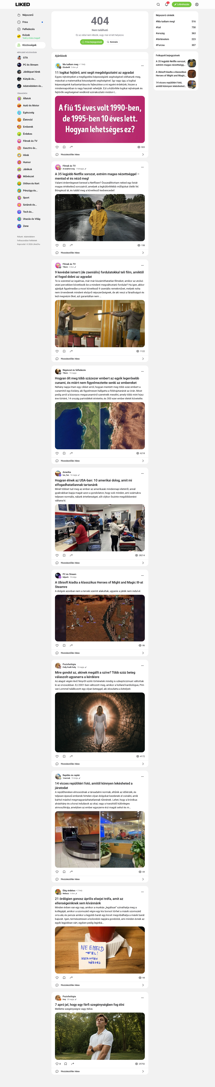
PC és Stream (69, 574)
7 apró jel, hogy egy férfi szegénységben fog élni (89, 1005)
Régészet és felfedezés (74, 370)
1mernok (66, 778)
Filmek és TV (69, 166)
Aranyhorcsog (69, 169)
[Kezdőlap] (22, 4)
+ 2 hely (79, 890)
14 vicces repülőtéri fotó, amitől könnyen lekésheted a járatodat (94, 786)
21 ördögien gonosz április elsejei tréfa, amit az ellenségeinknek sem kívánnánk (89, 901)
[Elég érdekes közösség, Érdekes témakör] (58, 892)
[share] (71, 147)
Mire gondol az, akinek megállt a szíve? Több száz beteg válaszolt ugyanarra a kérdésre (95, 675)
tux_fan (66, 475)
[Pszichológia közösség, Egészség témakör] (58, 666)
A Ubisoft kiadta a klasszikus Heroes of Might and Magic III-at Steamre (99, 585)
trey (64, 999)
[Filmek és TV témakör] (58, 167)
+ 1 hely (82, 64)
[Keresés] (158, 4)
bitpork (66, 577)
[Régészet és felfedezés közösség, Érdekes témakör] (58, 371)
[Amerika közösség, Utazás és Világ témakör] (58, 473)
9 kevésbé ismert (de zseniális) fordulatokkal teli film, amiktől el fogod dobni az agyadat (99, 274)
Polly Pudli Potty (69, 667)
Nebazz (66, 893)
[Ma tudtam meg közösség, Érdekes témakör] (58, 66)
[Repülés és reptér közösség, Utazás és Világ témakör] (58, 777)
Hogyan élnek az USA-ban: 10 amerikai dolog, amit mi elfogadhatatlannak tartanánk (93, 483)
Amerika (67, 472)
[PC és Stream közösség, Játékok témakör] (58, 576)
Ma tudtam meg (70, 64)
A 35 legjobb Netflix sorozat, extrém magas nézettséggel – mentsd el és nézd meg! (97, 176)
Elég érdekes (69, 890)
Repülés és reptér (71, 775)
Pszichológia (69, 664)
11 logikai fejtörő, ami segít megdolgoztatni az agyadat (94, 72)
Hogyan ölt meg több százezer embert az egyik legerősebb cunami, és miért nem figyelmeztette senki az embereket (97, 380)
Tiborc (65, 267)
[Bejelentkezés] (197, 4)
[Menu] (142, 65)
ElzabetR (66, 67)
